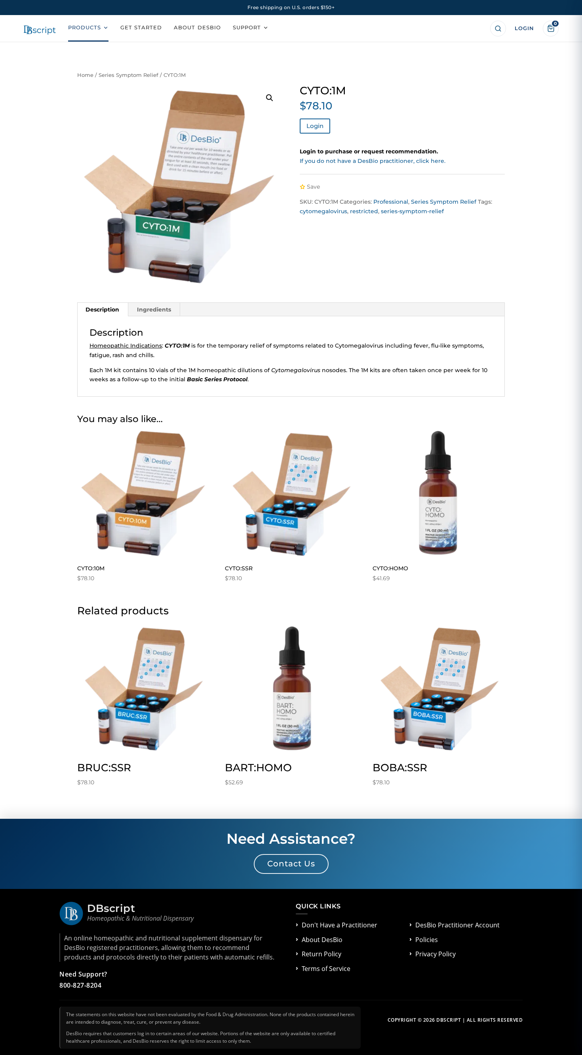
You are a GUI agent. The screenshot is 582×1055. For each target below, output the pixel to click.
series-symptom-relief (412, 211)
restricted (364, 211)
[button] (269, 98)
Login (314, 126)
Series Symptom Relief (128, 75)
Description (102, 309)
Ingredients (154, 309)
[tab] (102, 309)
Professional (390, 201)
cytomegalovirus (323, 211)
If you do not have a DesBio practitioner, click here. (372, 160)
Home (85, 75)
